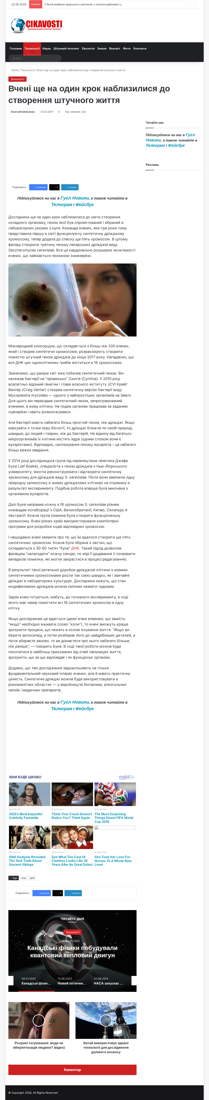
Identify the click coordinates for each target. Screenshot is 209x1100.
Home (14, 70)
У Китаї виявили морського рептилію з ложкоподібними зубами (86, 4)
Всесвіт (114, 48)
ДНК (75, 548)
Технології (32, 48)
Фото (127, 48)
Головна (16, 48)
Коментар (72, 1070)
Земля (101, 48)
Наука (46, 48)
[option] (72, 951)
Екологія (88, 48)
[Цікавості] (37, 25)
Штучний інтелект (66, 48)
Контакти (140, 48)
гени (23, 878)
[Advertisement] (72, 149)
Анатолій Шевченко (23, 111)
